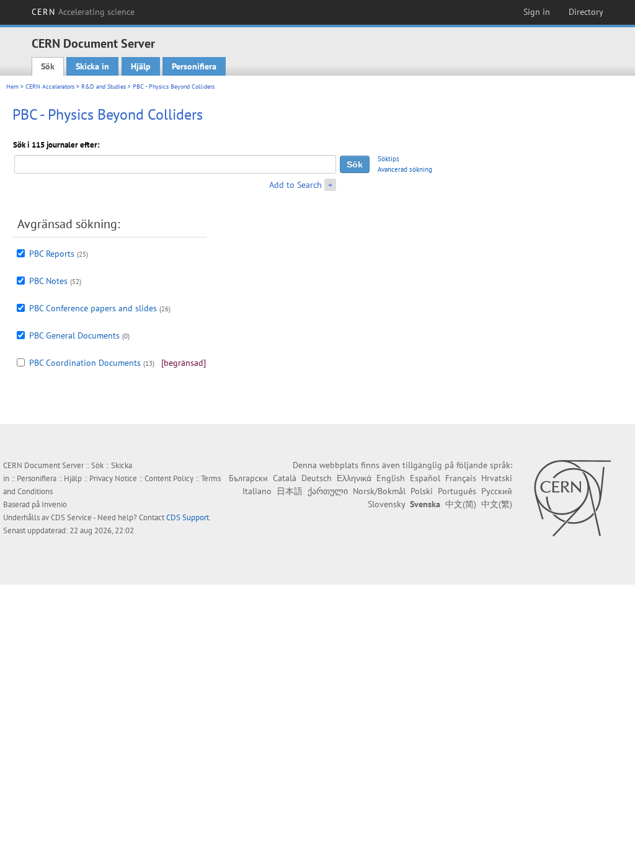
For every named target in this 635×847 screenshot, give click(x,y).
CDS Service (71, 517)
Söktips (388, 158)
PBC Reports (51, 253)
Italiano (257, 491)
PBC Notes (48, 280)
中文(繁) (496, 504)
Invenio (54, 504)
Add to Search (295, 184)
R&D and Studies (103, 86)
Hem (12, 86)
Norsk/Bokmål (379, 491)
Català (284, 478)
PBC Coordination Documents (85, 362)
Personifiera (194, 66)
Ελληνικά (354, 478)
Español (425, 478)
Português (457, 491)
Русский (496, 491)
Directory (586, 11)
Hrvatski (496, 478)
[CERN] (572, 498)
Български (248, 478)
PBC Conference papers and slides (93, 308)
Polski (422, 491)
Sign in (536, 11)
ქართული (328, 491)
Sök (48, 66)
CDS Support (187, 517)
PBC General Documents (74, 335)
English (390, 478)
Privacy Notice (113, 478)
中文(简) (460, 504)
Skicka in (92, 66)
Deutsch (316, 478)
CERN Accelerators (49, 86)
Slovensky (386, 504)
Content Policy (168, 478)
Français (460, 478)
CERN (83, 11)
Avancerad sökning (405, 169)
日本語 (290, 491)
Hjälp (141, 66)
